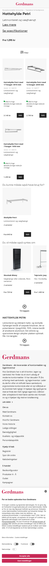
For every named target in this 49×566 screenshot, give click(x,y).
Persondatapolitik (10, 440)
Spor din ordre (8, 455)
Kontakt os (7, 416)
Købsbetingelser (9, 459)
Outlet (5, 478)
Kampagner (7, 482)
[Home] (24, 4)
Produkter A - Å (9, 474)
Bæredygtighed (9, 432)
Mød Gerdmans (9, 412)
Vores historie (8, 424)
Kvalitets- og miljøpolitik (13, 436)
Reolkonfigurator (10, 470)
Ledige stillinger (9, 428)
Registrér (6, 451)
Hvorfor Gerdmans (10, 420)
